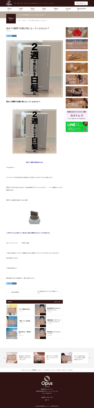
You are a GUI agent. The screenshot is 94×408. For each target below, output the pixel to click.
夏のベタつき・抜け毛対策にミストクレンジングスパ (24, 357)
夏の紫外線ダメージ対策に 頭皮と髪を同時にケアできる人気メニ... (80, 357)
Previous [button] (4, 357)
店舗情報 (34, 370)
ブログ (58, 370)
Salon (10, 9)
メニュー (53, 370)
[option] (19, 357)
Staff (21, 9)
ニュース (28, 370)
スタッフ (40, 370)
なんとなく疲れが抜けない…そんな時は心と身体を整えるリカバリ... (52, 357)
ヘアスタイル (46, 370)
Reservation (81, 9)
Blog (44, 9)
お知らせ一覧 (57, 301)
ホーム (23, 370)
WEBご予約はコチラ (81, 3)
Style (33, 9)
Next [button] (89, 357)
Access (68, 9)
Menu (56, 9)
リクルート (64, 370)
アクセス (70, 370)
